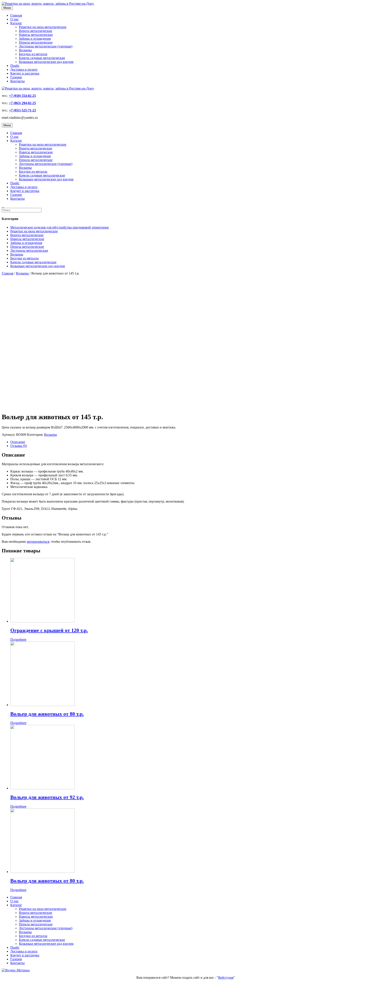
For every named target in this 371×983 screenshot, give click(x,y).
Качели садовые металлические (42, 58)
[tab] (189, 442)
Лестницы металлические (29, 250)
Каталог (16, 23)
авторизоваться (38, 541)
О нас (14, 19)
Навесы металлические (36, 35)
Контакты (17, 81)
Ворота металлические (35, 31)
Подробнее (18, 639)
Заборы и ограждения (35, 38)
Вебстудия (225, 977)
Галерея (16, 77)
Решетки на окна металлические (42, 27)
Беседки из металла (33, 54)
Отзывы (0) (18, 446)
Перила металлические (36, 42)
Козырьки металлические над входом (46, 62)
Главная (16, 15)
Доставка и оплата (23, 69)
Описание (17, 442)
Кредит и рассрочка (24, 73)
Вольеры (25, 50)
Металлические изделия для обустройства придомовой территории (59, 227)
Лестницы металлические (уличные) (45, 46)
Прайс (15, 65)
